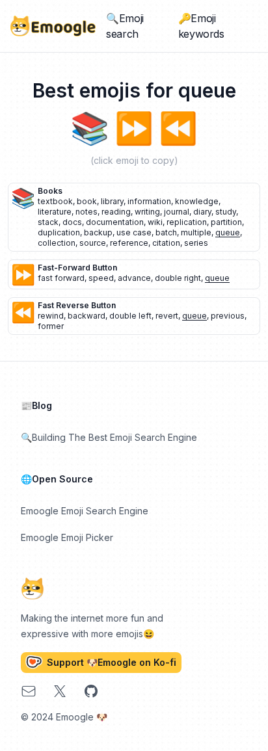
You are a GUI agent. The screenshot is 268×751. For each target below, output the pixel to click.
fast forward (61, 278)
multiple (196, 232)
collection (56, 243)
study (225, 212)
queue (227, 232)
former (51, 326)
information (149, 201)
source (92, 243)
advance (134, 278)
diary (202, 212)
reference (129, 243)
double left (130, 316)
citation (166, 243)
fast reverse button (77, 305)
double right (178, 278)
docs (72, 222)
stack (48, 222)
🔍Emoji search (125, 26)
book (87, 201)
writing (147, 212)
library (112, 201)
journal (176, 212)
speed (101, 278)
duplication (59, 232)
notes (86, 212)
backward (86, 316)
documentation (115, 222)
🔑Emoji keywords (201, 26)
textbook (55, 201)
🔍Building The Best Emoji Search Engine (109, 437)
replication (187, 222)
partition (226, 222)
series (196, 243)
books (50, 191)
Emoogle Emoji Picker (67, 537)
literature (55, 212)
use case (134, 232)
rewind (51, 316)
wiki (155, 222)
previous (228, 316)
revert (166, 316)
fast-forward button (77, 267)
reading (116, 212)
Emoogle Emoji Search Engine (84, 510)
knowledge (197, 201)
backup (98, 232)
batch (166, 232)
